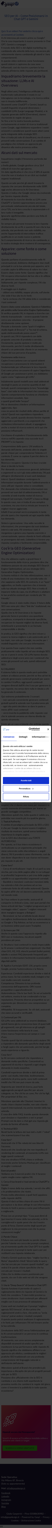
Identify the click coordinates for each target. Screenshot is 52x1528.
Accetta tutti (26, 780)
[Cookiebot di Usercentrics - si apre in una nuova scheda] (32, 729)
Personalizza (24, 788)
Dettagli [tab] (23, 737)
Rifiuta (26, 797)
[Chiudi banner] (48, 729)
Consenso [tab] (8, 737)
